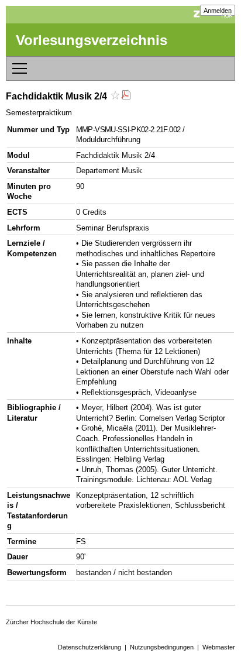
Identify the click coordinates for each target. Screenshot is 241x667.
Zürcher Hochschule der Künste (51, 621)
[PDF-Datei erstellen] (125, 96)
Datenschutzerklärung (89, 647)
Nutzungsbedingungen (162, 647)
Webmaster (218, 647)
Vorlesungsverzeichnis (91, 40)
